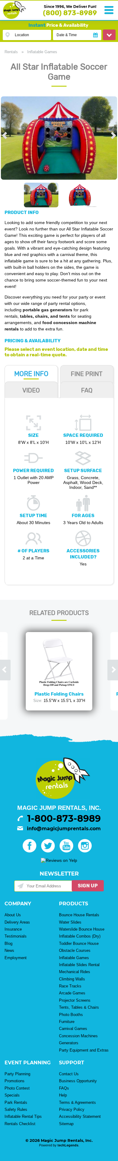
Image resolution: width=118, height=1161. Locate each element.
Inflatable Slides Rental (79, 964)
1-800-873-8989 (64, 818)
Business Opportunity (78, 1081)
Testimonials (16, 936)
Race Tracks (70, 986)
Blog (8, 943)
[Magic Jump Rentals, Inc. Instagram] (86, 850)
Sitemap (66, 1123)
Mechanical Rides (74, 971)
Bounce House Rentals (79, 915)
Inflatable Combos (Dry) (79, 936)
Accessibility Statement (80, 1116)
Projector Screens (74, 1000)
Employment (16, 957)
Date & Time (67, 35)
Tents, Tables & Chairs (79, 1007)
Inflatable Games (42, 52)
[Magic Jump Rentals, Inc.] (14, 17)
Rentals (11, 52)
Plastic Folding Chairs (59, 694)
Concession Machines (78, 1036)
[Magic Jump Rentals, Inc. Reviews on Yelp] (59, 860)
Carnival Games (73, 1028)
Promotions (15, 1081)
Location (22, 35)
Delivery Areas (17, 922)
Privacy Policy (71, 1109)
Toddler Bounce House (79, 943)
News (9, 950)
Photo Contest (17, 1088)
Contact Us (69, 1074)
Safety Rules (16, 1109)
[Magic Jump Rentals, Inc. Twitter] (49, 850)
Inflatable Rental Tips (23, 1116)
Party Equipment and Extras (84, 1050)
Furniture (66, 1021)
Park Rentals (16, 1102)
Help (63, 1095)
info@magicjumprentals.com (64, 828)
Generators (68, 1043)
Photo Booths (71, 1014)
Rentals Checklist (20, 1123)
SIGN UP (88, 886)
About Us (13, 915)
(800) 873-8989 (70, 13)
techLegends (67, 1145)
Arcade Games (72, 993)
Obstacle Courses (74, 950)
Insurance (13, 929)
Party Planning (17, 1074)
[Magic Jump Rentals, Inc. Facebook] (31, 850)
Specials (12, 1095)
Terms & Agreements (77, 1102)
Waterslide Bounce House (81, 929)
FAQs (64, 1088)
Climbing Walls (72, 979)
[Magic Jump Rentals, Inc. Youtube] (68, 850)
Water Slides (70, 922)
